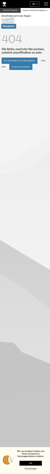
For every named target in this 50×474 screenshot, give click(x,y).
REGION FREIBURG (10, 10)
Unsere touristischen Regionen (34, 10)
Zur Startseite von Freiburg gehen (19, 60)
